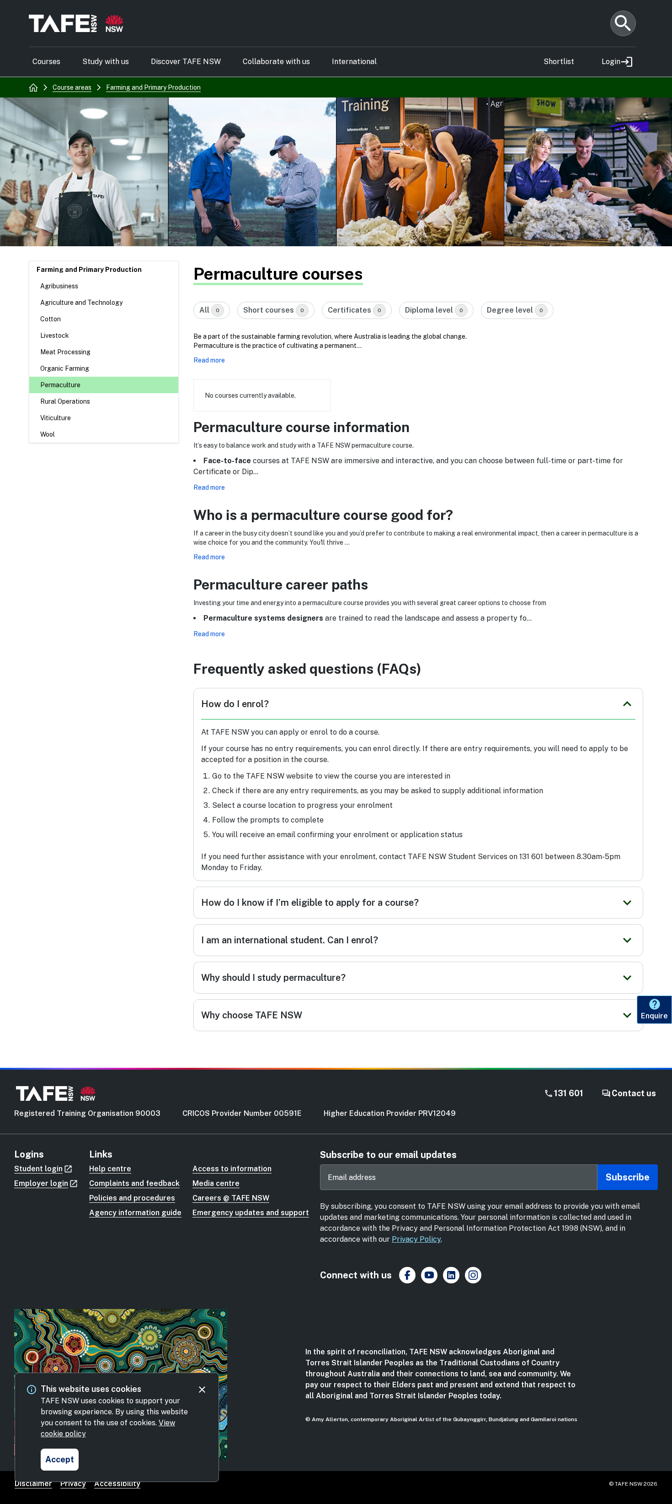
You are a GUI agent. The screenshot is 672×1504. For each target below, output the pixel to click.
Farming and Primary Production (89, 269)
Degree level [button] (515, 310)
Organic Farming (64, 368)
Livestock (54, 335)
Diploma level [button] (434, 310)
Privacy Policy (416, 1239)
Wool (47, 434)
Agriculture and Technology (81, 302)
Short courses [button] (273, 310)
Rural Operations (65, 401)
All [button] (209, 310)
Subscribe (628, 1177)
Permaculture (60, 385)
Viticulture (55, 418)
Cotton (50, 319)
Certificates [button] (354, 310)
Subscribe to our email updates (388, 1154)
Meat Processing (65, 352)
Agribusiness (59, 286)
